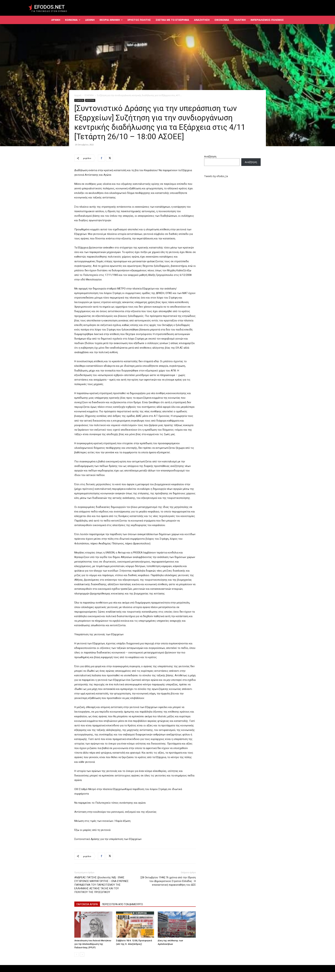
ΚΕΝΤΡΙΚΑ (90, 100)
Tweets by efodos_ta (216, 176)
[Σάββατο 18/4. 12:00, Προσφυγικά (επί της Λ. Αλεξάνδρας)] (135, 924)
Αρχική (77, 95)
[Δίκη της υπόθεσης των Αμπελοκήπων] (177, 924)
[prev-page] (76, 954)
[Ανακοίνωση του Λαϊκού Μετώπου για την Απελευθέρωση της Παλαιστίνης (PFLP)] (93, 924)
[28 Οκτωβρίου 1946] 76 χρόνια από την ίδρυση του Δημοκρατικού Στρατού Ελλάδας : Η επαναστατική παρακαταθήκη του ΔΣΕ (168, 881)
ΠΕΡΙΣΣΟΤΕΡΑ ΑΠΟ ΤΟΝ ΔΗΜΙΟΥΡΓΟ (122, 904)
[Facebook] (101, 158)
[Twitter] (109, 158)
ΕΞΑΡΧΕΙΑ (89, 95)
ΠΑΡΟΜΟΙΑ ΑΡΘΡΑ (87, 904)
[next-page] (82, 954)
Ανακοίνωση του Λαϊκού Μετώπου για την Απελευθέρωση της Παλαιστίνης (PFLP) (92, 944)
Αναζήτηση (210, 156)
